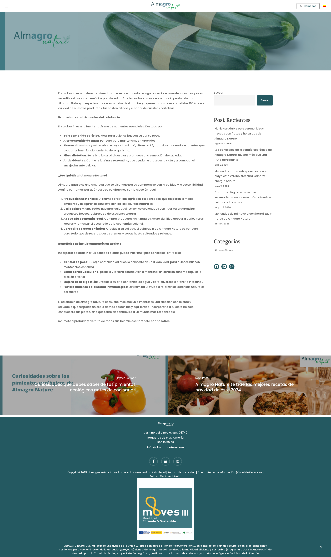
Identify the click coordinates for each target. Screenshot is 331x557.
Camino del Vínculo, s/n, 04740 (165, 433)
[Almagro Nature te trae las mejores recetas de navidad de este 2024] (248, 385)
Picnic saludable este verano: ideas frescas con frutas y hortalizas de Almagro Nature (239, 134)
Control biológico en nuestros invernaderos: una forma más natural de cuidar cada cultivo (242, 197)
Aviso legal (159, 472)
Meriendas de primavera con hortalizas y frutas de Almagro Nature (243, 216)
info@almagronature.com (165, 447)
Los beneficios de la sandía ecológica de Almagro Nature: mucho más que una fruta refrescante (243, 155)
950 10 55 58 (165, 442)
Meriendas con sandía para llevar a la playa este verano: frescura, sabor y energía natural (240, 176)
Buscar (218, 93)
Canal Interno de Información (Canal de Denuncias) (231, 472)
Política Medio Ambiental (165, 476)
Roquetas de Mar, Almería (165, 438)
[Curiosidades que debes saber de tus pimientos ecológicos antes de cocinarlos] (83, 385)
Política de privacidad (182, 472)
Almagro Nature (223, 250)
